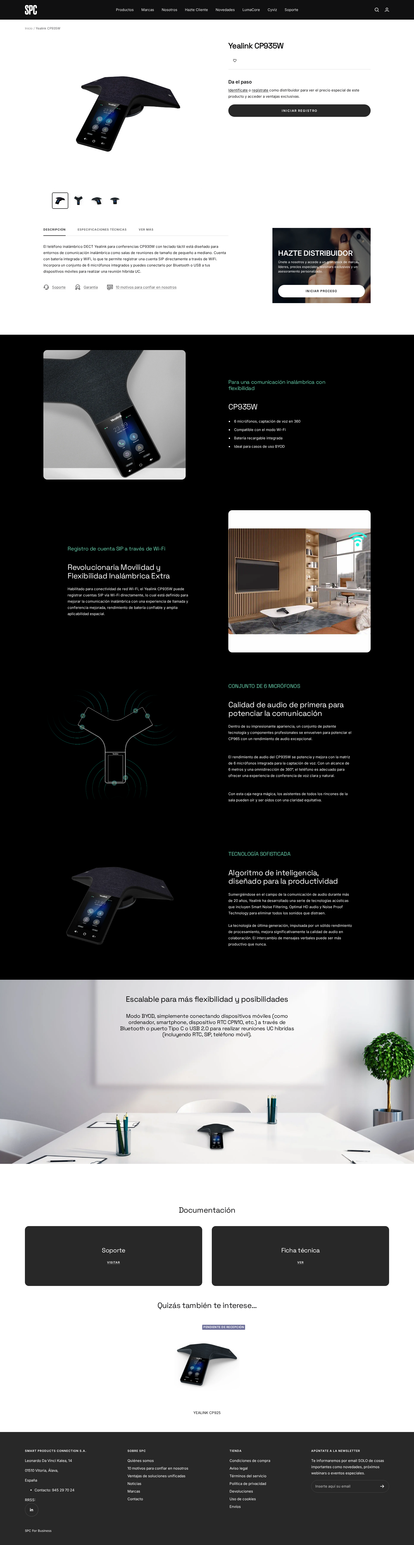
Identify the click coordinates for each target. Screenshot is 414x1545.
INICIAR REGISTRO (299, 111)
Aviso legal (239, 1468)
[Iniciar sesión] (387, 10)
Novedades (225, 9)
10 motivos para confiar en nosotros (146, 287)
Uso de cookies (243, 1499)
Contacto (135, 1499)
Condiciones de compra (250, 1460)
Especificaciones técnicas (102, 229)
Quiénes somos (140, 1460)
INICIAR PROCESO (321, 291)
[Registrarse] (382, 1486)
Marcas (147, 9)
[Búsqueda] (377, 10)
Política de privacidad (248, 1483)
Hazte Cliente (196, 9)
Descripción (54, 229)
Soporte (291, 9)
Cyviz (272, 9)
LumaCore (251, 9)
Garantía (91, 287)
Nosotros (169, 9)
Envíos (235, 1506)
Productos (125, 9)
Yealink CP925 (207, 1412)
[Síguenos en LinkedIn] (31, 1509)
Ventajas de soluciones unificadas (156, 1476)
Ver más (146, 229)
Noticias (134, 1483)
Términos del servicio (248, 1476)
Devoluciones (241, 1491)
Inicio (29, 28)
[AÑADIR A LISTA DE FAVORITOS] (234, 60)
